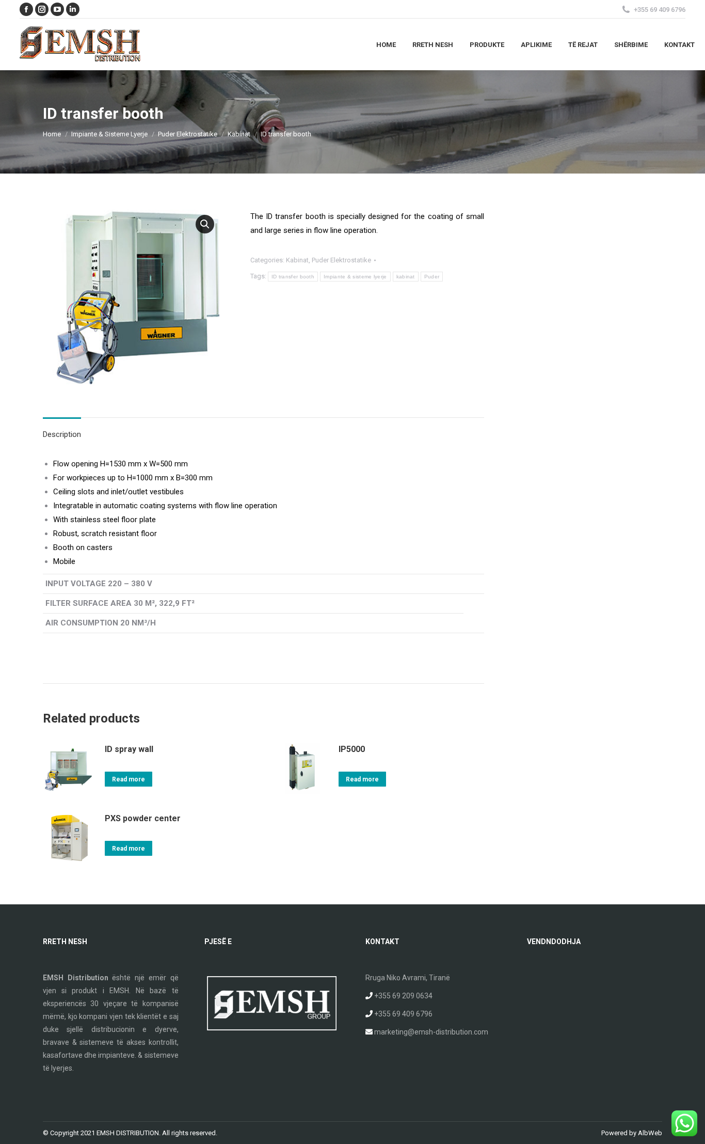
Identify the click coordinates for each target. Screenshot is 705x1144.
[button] (205, 224)
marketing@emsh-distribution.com (431, 1032)
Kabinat (297, 260)
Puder (432, 276)
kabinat (405, 276)
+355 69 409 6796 (403, 1014)
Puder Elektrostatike (341, 260)
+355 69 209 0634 (403, 996)
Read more (128, 779)
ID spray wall (129, 749)
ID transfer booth (292, 276)
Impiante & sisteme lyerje (355, 276)
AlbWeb (650, 1133)
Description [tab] (62, 434)
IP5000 (352, 749)
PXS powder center (143, 818)
